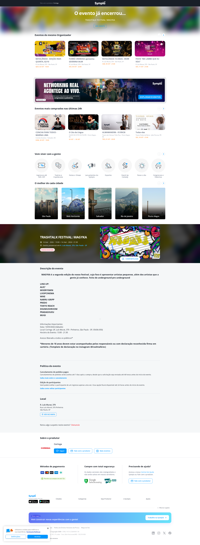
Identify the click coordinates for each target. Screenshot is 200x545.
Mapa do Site (85, 528)
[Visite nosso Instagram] (158, 533)
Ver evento (100, 26)
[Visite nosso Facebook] (170, 533)
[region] (27, 533)
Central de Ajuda (147, 472)
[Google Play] (44, 501)
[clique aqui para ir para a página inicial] (100, 3)
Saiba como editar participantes (53, 388)
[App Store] (33, 501)
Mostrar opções (164, 508)
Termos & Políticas (33, 532)
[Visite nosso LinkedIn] (153, 533)
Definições (15, 536)
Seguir (62, 451)
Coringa (56, 3)
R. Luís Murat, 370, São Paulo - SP (73, 245)
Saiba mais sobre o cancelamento (53, 378)
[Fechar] (47, 528)
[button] (9, 530)
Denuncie (75, 425)
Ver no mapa (49, 414)
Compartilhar (132, 259)
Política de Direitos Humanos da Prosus (66, 528)
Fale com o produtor (82, 451)
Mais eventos (105, 451)
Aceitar (37, 536)
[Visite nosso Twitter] (164, 533)
